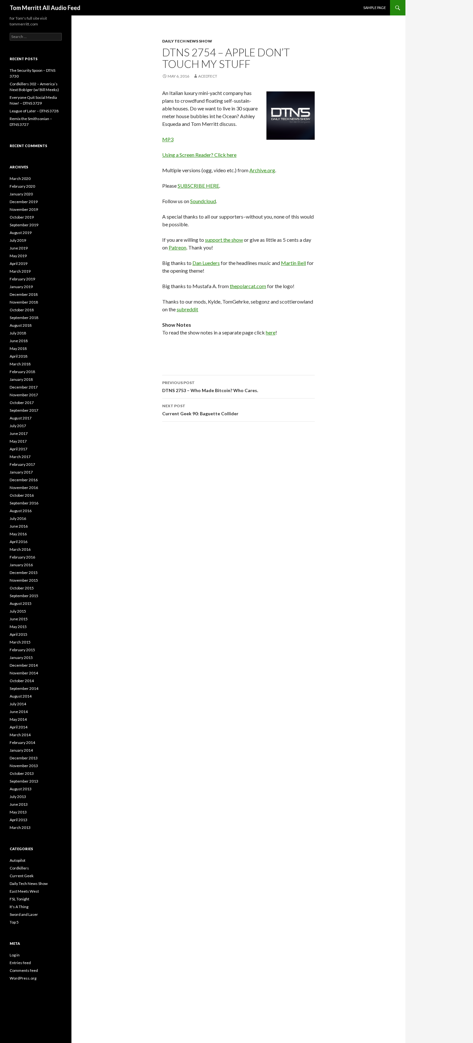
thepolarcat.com (248, 286)
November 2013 (24, 765)
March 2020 (20, 178)
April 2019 (18, 263)
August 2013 (21, 788)
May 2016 (18, 533)
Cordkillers (19, 868)
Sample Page (374, 7)
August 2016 (21, 510)
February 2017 (22, 464)
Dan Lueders (206, 263)
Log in (15, 955)
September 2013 (24, 781)
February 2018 (22, 371)
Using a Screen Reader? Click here (199, 155)
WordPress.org (23, 978)
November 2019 (24, 209)
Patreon (177, 247)
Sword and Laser (24, 914)
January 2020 (21, 194)
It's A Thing (19, 906)
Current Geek (21, 875)
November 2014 (24, 673)
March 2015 (20, 642)
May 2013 (18, 812)
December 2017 (24, 387)
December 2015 (24, 572)
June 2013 (19, 804)
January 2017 (21, 472)
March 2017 (20, 456)
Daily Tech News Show (187, 41)
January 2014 (21, 750)
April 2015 (18, 634)
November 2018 (24, 302)
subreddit (187, 309)
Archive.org (262, 170)
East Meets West (24, 891)
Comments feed (24, 970)
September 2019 (24, 224)
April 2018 (18, 356)
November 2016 (24, 487)
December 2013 (24, 758)
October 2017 (22, 402)
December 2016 (24, 479)
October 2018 (22, 309)
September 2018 (24, 317)
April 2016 (18, 541)
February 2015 (22, 649)
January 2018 (21, 379)
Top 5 (14, 922)
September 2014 (24, 688)
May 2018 (18, 348)
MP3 (167, 139)
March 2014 (20, 734)
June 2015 (19, 618)
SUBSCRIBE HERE (198, 186)
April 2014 (18, 727)
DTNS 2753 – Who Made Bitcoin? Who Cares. (210, 386)
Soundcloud (203, 201)
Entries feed (20, 962)
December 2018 (24, 294)
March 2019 (20, 271)
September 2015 (24, 595)
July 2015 (18, 611)
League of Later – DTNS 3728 (34, 110)
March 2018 (20, 364)
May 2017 (18, 441)
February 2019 (22, 279)
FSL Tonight (19, 899)
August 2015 (21, 603)
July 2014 (18, 703)
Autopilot (17, 860)
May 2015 (18, 626)
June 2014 (19, 711)
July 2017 (18, 425)
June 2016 (19, 526)
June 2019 (19, 248)
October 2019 (22, 217)
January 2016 (21, 564)
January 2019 (21, 286)
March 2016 (20, 549)
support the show (224, 240)
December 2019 (24, 201)
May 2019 (18, 255)
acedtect (207, 76)
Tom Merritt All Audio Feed (45, 7)
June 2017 (19, 433)
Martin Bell (293, 263)
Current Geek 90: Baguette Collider (200, 409)
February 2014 (22, 742)
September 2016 (24, 503)
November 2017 (24, 394)
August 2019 (21, 232)
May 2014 (18, 719)
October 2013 (22, 773)
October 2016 (22, 495)
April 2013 (18, 819)
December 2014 (24, 665)
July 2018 (18, 333)
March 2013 (20, 827)
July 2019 (18, 240)
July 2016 (18, 518)
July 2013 (18, 796)
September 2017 (24, 410)
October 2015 (22, 588)
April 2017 (18, 448)
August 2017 (21, 418)
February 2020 (22, 186)
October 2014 (22, 680)
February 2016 (22, 557)
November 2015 (24, 580)
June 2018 (19, 340)
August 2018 (21, 325)
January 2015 (21, 657)
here (270, 332)
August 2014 (21, 696)
